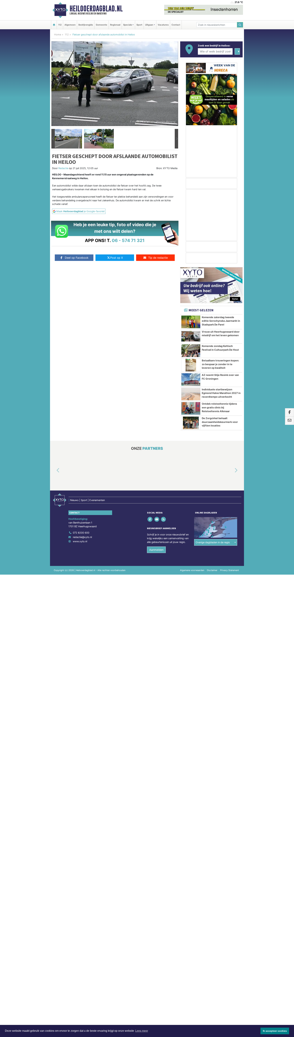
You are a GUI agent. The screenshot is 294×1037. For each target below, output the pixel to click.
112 (60, 25)
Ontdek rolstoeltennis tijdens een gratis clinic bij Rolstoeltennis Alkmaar (219, 407)
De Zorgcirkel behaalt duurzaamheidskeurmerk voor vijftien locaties (220, 422)
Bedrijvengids (85, 25)
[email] (289, 421)
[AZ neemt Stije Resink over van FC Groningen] (190, 379)
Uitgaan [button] (149, 25)
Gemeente (101, 25)
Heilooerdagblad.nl (96, 8)
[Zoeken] (240, 24)
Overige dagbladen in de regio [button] (213, 542)
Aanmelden (156, 549)
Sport (139, 25)
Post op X (116, 257)
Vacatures (163, 25)
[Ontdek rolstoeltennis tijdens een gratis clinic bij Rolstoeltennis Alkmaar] (190, 408)
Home (57, 34)
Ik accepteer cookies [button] (275, 1031)
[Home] (54, 24)
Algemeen (70, 25)
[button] (53, 139)
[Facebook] (150, 519)
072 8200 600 (81, 532)
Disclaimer (212, 570)
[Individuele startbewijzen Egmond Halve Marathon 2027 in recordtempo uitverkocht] (190, 394)
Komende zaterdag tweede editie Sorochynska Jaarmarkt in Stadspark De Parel (221, 321)
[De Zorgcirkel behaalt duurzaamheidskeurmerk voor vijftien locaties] (190, 422)
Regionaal (115, 25)
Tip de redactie (158, 257)
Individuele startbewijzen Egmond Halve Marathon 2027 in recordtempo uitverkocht (221, 393)
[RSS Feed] (163, 519)
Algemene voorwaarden (192, 570)
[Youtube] (157, 519)
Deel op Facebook (76, 257)
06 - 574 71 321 (128, 240)
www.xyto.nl (80, 541)
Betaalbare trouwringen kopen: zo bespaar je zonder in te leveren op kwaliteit (220, 364)
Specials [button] (127, 25)
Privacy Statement (229, 570)
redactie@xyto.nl (82, 537)
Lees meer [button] (141, 1030)
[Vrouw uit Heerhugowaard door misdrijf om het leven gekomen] (190, 336)
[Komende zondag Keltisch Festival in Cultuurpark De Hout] (190, 350)
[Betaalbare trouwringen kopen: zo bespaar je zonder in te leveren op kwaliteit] (190, 365)
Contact (176, 25)
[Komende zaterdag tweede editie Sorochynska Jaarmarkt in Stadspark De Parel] (190, 321)
